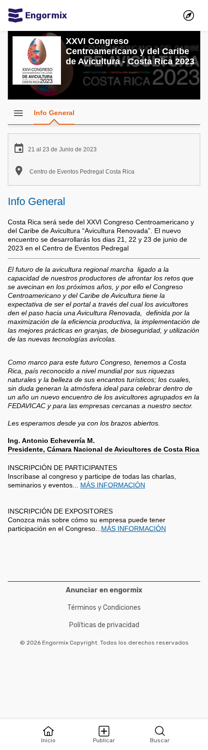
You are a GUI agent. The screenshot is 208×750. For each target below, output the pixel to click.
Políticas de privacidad (104, 625)
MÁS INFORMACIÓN (112, 485)
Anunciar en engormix (104, 590)
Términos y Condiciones (104, 607)
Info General (54, 113)
